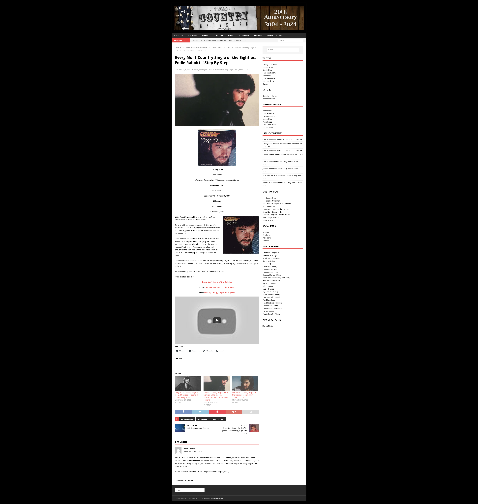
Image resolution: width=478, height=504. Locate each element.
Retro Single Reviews (271, 217)
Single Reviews (268, 220)
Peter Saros (267, 122)
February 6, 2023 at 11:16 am (193, 451)
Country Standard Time (272, 275)
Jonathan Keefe (269, 78)
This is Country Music (271, 314)
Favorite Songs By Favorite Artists (276, 214)
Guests (265, 84)
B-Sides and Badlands (271, 258)
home (230, 35)
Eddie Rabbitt (203, 419)
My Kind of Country (270, 291)
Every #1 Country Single (196, 47)
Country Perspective (271, 272)
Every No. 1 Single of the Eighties (276, 209)
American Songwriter (271, 252)
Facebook (266, 235)
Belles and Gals (269, 261)
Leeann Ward (268, 67)
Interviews (244, 35)
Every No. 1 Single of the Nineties (276, 212)
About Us (178, 35)
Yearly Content (274, 35)
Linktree (266, 240)
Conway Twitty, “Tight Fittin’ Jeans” (220, 292)
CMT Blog (267, 264)
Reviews (258, 35)
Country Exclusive (270, 269)
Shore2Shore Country (271, 294)
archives (192, 35)
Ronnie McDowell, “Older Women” (220, 287)
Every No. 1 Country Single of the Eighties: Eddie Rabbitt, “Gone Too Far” (244, 395)
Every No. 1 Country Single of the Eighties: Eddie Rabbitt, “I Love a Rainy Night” (186, 395)
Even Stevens (218, 419)
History (219, 35)
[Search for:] (290, 40)
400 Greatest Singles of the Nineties (277, 203)
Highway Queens (269, 283)
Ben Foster (267, 75)
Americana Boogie (270, 255)
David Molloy (187, 419)
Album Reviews (269, 206)
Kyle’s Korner (268, 286)
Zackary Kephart (269, 116)
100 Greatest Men (270, 198)
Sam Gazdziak (268, 81)
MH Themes (218, 498)
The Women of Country (272, 308)
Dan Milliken (267, 70)
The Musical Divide (270, 305)
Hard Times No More (271, 280)
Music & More (268, 289)
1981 (213, 69)
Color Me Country (270, 266)
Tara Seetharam (269, 73)
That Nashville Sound (271, 297)
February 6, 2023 (184, 69)
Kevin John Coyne (200, 69)
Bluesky (266, 232)
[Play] (217, 320)
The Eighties (216, 47)
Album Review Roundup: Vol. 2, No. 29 (286, 139)
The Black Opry (269, 300)
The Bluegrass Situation (272, 303)
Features (206, 35)
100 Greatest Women (271, 201)
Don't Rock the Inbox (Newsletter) (276, 277)
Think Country (268, 311)
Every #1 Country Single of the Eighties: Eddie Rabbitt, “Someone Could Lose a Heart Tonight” (216, 396)
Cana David (267, 154)
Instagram (267, 238)
